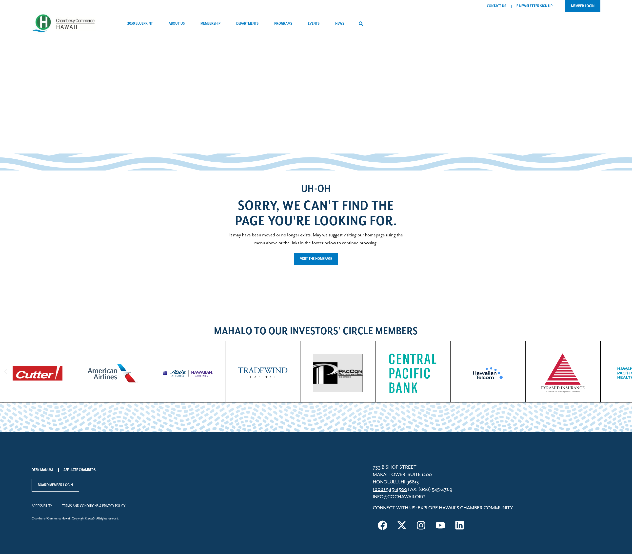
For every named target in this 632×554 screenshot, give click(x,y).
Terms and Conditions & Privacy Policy (93, 506)
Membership (210, 23)
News (339, 23)
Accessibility (42, 506)
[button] (361, 24)
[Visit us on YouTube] (440, 525)
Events (313, 23)
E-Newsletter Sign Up (534, 6)
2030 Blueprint (140, 23)
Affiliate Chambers (79, 470)
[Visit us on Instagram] (421, 525)
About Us (177, 23)
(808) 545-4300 (390, 489)
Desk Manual (43, 470)
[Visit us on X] (401, 525)
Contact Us (496, 6)
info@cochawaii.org (399, 497)
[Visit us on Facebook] (382, 525)
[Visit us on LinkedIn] (459, 525)
